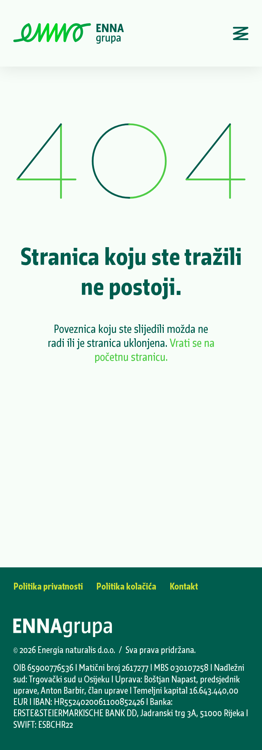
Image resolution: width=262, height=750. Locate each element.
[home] (68, 33)
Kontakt (184, 586)
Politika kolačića (126, 586)
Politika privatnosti (48, 586)
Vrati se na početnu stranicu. (154, 350)
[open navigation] (241, 33)
